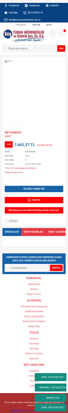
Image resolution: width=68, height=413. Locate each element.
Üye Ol (49, 25)
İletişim (34, 289)
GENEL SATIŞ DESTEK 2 (52, 407)
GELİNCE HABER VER (34, 189)
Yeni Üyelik (34, 343)
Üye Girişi (34, 348)
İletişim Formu (34, 294)
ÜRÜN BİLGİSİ (12, 232)
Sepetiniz (34, 358)
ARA (61, 48)
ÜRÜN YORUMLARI (33, 232)
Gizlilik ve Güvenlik (34, 311)
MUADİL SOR (52, 398)
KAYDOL (56, 267)
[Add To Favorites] (18, 180)
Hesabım (34, 338)
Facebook (34, 371)
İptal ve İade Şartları (34, 316)
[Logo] (24, 35)
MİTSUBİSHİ (13, 132)
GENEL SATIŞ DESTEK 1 (52, 377)
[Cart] (62, 33)
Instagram (34, 376)
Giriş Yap (36, 25)
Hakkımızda (34, 284)
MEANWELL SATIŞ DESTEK (53, 387)
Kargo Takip (34, 326)
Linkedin (34, 385)
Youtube (34, 381)
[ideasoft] (17, 410)
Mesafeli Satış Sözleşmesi (34, 306)
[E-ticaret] (33, 410)
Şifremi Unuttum (34, 353)
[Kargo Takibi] (52, 33)
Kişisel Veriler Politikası (34, 321)
